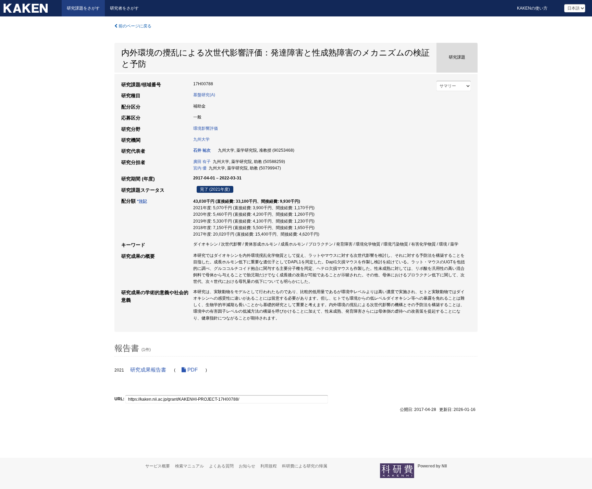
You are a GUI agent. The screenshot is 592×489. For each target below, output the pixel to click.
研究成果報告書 (148, 370)
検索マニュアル (189, 466)
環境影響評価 (205, 128)
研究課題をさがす (83, 8)
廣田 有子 (202, 161)
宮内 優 (200, 168)
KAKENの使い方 (532, 8)
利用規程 (268, 466)
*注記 (142, 201)
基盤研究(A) (204, 94)
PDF (192, 370)
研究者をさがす (124, 8)
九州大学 (201, 139)
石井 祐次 (202, 150)
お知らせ (247, 466)
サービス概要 (157, 466)
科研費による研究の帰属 (304, 466)
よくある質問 (221, 466)
